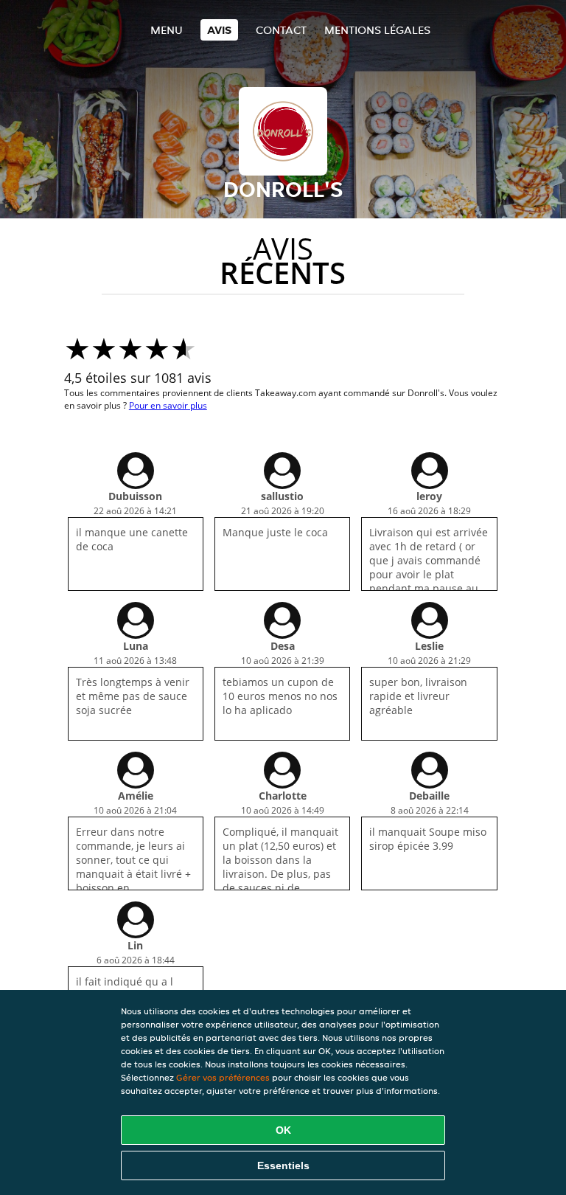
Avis (219, 30)
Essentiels (283, 1165)
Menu (166, 30)
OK (283, 1130)
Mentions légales (377, 30)
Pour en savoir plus (168, 405)
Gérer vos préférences (223, 1077)
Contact (281, 30)
